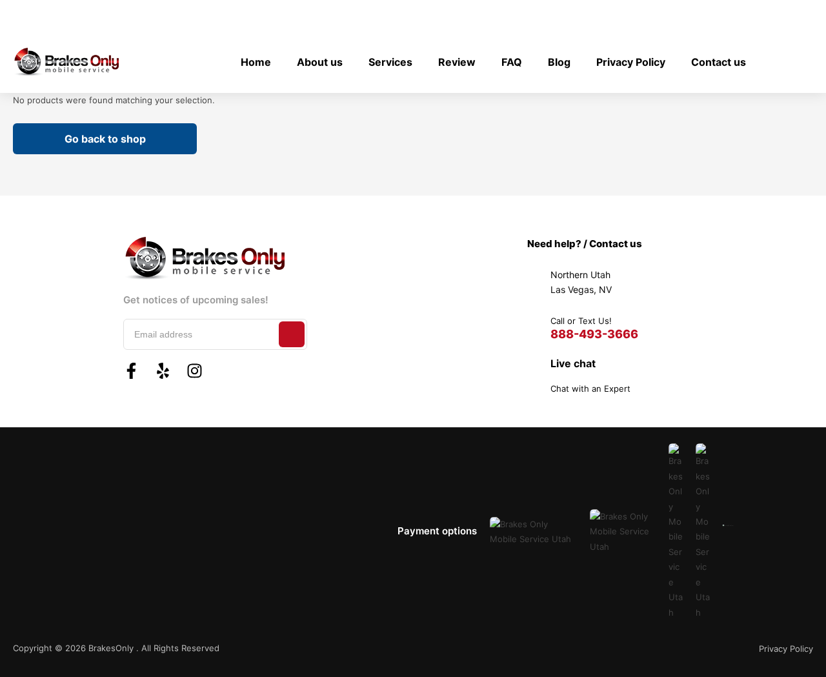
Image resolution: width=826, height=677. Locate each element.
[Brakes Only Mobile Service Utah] (66, 62)
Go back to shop (105, 138)
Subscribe (292, 334)
